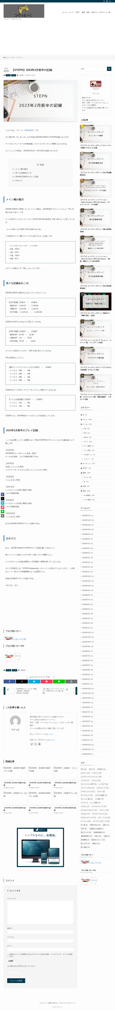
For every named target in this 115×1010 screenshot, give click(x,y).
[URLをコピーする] (71, 681)
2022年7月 (87, 656)
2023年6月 (87, 604)
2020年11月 (88, 749)
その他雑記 (89, 495)
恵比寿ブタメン (98, 840)
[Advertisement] (57, 39)
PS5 (87, 433)
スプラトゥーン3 (88, 791)
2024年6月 (87, 548)
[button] (9, 681)
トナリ (84, 803)
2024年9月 (87, 534)
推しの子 (85, 843)
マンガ (87, 477)
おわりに (19, 180)
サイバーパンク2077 (88, 784)
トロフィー (89, 459)
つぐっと (15, 729)
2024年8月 (87, 539)
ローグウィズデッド (101, 821)
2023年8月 (87, 595)
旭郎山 (96, 843)
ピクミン (104, 810)
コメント (11, 898)
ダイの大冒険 (101, 795)
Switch (87, 437)
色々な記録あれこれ (23, 173)
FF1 (83, 769)
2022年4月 (87, 670)
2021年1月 (87, 740)
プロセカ (85, 814)
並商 (106, 825)
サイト (9, 946)
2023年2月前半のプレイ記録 (26, 177)
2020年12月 (88, 745)
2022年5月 (87, 665)
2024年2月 (87, 567)
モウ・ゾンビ (104, 817)
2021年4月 (87, 726)
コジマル (85, 780)
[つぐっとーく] (24, 11)
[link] (31, 744)
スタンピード (102, 788)
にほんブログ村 (19, 639)
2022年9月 (87, 646)
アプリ (13, 75)
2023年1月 (87, 628)
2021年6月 (87, 716)
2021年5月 (87, 721)
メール (10, 937)
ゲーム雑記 (89, 450)
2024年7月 (87, 543)
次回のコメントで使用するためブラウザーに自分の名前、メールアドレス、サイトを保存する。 (41, 955)
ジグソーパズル (87, 788)
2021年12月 (88, 688)
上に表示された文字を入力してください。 (22, 966)
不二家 (84, 825)
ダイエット (89, 463)
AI (85, 415)
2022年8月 (87, 651)
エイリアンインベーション (91, 777)
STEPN (21, 75)
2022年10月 (88, 642)
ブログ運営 (89, 500)
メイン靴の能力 (21, 169)
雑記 (86, 491)
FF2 (92, 769)
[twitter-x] (104, 1)
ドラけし (85, 806)
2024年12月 (88, 520)
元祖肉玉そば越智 (96, 829)
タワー (101, 791)
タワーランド (87, 795)
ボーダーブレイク (99, 814)
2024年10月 (88, 529)
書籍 (86, 473)
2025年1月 (87, 515)
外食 (98, 836)
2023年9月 (87, 590)
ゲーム (8, 75)
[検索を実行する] (109, 69)
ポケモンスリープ (88, 817)
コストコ (96, 780)
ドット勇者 (95, 803)
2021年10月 (88, 698)
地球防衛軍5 (99, 832)
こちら (50, 734)
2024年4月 (87, 557)
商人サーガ (86, 832)
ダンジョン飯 (87, 799)
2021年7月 (87, 712)
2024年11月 (88, 525)
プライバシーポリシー (66, 1003)
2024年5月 (87, 553)
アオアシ (96, 773)
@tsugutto (29, 130)
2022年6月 (87, 660)
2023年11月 (88, 581)
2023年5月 (87, 609)
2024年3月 (87, 562)
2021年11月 (88, 693)
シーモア (103, 784)
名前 (9, 928)
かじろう (85, 773)
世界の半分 (95, 825)
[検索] (109, 1)
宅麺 (107, 836)
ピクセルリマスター (89, 810)
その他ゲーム (89, 454)
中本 (84, 829)
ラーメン (86, 821)
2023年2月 (87, 623)
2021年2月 (87, 735)
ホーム (43, 1003)
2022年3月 (87, 674)
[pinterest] (39, 744)
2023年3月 (87, 618)
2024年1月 (87, 572)
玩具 (86, 486)
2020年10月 (87, 754)
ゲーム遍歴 (89, 446)
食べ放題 (85, 847)
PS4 (87, 428)
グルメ (87, 419)
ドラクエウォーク (99, 806)
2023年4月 (87, 614)
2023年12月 (88, 576)
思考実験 (85, 840)
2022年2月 (87, 679)
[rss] (107, 1)
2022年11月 (88, 637)
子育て (87, 468)
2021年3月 (87, 731)
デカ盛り (99, 799)
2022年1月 (87, 684)
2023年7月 (87, 600)
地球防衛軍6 (86, 836)
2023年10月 (88, 586)
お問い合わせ (52, 1003)
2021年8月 (87, 707)
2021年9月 (87, 702)
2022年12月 (88, 632)
